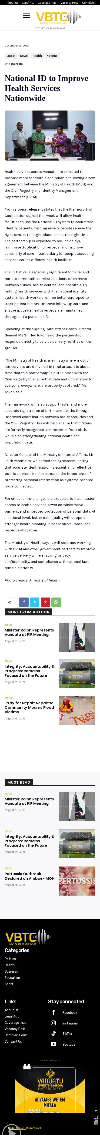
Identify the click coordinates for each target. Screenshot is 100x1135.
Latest (11, 55)
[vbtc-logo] (58, 15)
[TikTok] (53, 1034)
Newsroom (15, 63)
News (24, 55)
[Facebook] (24, 602)
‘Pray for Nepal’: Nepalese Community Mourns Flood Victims (29, 707)
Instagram (70, 1023)
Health (37, 55)
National (52, 55)
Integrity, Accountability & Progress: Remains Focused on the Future (30, 671)
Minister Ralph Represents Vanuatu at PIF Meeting (29, 632)
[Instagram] (53, 1023)
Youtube (69, 1045)
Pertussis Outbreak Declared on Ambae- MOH (29, 876)
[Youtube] (53, 1044)
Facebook (70, 1013)
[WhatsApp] (56, 602)
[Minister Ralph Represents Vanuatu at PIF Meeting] (77, 637)
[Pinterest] (45, 602)
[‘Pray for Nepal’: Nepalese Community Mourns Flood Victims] (77, 710)
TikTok (67, 1034)
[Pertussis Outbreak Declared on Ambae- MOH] (77, 881)
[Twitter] (34, 602)
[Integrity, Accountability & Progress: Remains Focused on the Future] (77, 673)
